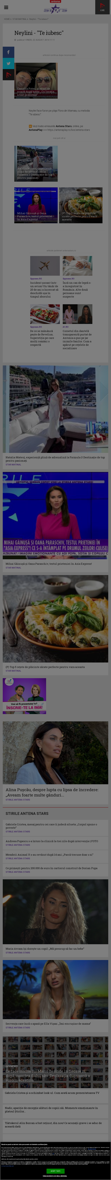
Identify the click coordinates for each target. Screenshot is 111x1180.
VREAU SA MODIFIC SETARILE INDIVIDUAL (55, 1176)
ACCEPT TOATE (55, 1171)
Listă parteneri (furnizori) (7, 1166)
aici (53, 1153)
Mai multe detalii (92, 1149)
